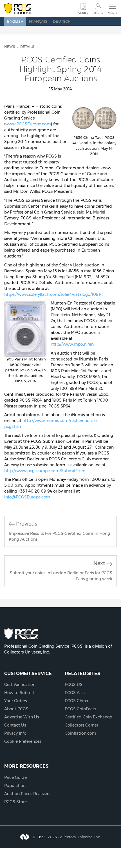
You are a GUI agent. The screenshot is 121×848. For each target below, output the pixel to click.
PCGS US (73, 684)
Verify (83, 13)
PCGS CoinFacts (80, 708)
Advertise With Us (21, 717)
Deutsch (62, 21)
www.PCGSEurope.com (28, 124)
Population (15, 785)
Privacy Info (15, 733)
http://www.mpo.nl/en (72, 344)
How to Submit (19, 692)
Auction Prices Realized (27, 793)
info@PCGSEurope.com (27, 497)
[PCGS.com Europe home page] (17, 9)
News (9, 46)
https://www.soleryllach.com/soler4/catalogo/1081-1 (53, 294)
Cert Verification (19, 684)
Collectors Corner (81, 725)
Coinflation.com (80, 733)
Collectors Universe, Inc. (79, 836)
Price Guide (15, 777)
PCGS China (76, 700)
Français (38, 21)
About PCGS (16, 708)
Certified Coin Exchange (88, 717)
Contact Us (15, 725)
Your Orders (15, 700)
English (15, 21)
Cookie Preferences (22, 741)
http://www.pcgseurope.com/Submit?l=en (44, 470)
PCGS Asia (75, 692)
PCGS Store (15, 801)
